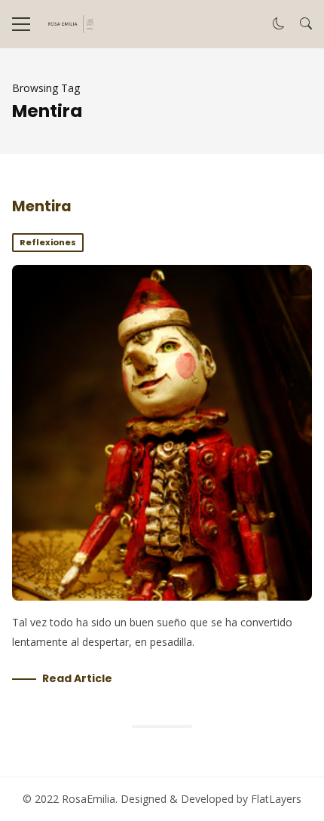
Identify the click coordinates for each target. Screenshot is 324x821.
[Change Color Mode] (279, 24)
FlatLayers (276, 799)
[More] (21, 24)
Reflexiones (48, 242)
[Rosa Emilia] (69, 24)
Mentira (42, 206)
